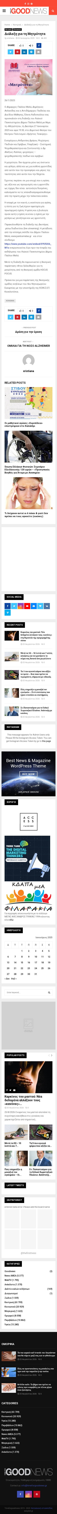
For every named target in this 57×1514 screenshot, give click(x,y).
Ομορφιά (9, 1315)
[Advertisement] (28, 558)
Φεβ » (14, 978)
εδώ (11, 920)
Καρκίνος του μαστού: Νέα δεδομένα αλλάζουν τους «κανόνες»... (23, 1100)
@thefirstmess (28, 1253)
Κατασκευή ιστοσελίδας (42, 1508)
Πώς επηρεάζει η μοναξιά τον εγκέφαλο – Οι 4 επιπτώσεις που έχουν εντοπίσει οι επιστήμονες (35, 692)
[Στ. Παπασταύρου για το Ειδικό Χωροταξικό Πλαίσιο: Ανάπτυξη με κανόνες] (12, 711)
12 (49, 957)
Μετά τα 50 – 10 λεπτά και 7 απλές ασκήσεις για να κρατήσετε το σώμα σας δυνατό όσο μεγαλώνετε (36, 655)
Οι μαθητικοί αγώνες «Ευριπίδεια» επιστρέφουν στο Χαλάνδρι (24, 425)
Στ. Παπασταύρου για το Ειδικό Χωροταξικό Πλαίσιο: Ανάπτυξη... (40, 1172)
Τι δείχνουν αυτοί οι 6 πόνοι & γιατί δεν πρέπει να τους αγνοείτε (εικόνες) (26, 515)
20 (8, 968)
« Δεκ (7, 978)
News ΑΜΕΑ (10, 1275)
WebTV (8, 1280)
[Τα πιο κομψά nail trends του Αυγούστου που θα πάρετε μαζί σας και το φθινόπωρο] (9, 1356)
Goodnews (10, 1271)
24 (36, 968)
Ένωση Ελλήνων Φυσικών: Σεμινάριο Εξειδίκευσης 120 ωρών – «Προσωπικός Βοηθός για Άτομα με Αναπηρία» (27, 469)
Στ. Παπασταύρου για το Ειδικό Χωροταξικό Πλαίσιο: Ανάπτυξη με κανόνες (36, 710)
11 (42, 957)
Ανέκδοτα (10, 1284)
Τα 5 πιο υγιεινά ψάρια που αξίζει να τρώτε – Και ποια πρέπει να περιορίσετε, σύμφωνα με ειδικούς (36, 674)
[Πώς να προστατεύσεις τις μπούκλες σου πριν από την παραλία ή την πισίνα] (9, 1372)
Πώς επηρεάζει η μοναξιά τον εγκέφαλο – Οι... (13, 1172)
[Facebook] (20, 1494)
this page (46, 741)
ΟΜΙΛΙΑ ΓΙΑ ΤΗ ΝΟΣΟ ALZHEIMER (28, 345)
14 (15, 962)
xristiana (10, 38)
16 (29, 962)
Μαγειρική (10, 1311)
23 (29, 968)
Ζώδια (8, 1298)
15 (22, 962)
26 (49, 968)
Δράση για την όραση (28, 331)
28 (15, 974)
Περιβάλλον (11, 1320)
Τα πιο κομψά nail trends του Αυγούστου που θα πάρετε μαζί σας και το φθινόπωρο (36, 1354)
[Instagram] (28, 1494)
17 (36, 962)
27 (8, 974)
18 (42, 962)
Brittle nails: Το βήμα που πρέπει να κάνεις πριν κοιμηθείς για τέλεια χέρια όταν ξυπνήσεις (34, 1387)
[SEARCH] (49, 992)
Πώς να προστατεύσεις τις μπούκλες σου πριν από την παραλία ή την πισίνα (35, 1370)
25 (42, 968)
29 (22, 974)
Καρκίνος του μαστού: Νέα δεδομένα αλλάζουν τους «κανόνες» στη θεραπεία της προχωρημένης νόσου (36, 636)
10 (36, 957)
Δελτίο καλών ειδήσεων (17, 1289)
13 (8, 962)
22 (22, 968)
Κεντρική (8, 29)
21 (15, 968)
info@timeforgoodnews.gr (34, 1485)
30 (29, 974)
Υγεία (7, 1324)
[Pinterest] (36, 1494)
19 (49, 962)
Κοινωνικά (17, 29)
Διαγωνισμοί (11, 1293)
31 (36, 974)
